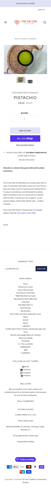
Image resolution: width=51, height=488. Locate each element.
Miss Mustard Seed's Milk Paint (25, 299)
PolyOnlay (25, 341)
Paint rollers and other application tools (25, 314)
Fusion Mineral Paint (25, 290)
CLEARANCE (25, 353)
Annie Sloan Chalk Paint (25, 293)
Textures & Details (26, 338)
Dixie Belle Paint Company (25, 92)
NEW (25, 350)
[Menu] (5, 22)
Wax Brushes (25, 311)
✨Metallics (25, 326)
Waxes (25, 323)
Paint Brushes (25, 308)
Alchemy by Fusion (25, 287)
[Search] (45, 22)
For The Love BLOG (25, 344)
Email (26, 366)
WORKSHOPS (25, 347)
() (41, 10)
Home (17, 39)
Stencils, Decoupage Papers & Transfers (25, 335)
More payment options (25, 145)
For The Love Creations (27, 479)
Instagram (26, 372)
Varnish (25, 320)
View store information (27, 160)
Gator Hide (31, 213)
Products (24, 39)
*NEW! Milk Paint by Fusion (25, 296)
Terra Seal (21, 213)
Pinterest (26, 375)
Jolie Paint (25, 302)
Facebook (27, 369)
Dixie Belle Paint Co (25, 305)
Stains (25, 317)
